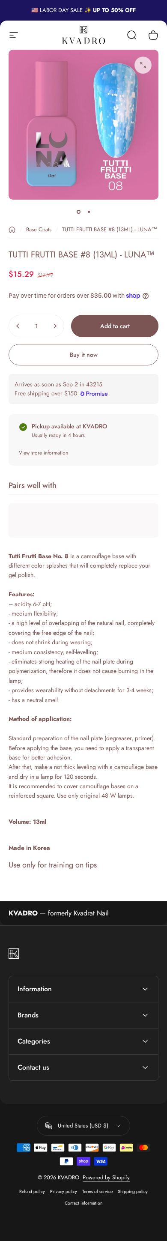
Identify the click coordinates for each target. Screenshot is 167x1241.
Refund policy (32, 1191)
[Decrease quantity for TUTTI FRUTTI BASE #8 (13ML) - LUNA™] (18, 326)
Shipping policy (133, 1191)
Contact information (83, 1203)
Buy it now (84, 354)
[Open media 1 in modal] (143, 65)
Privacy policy (63, 1191)
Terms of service (97, 1191)
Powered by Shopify (106, 1177)
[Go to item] (78, 211)
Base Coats (38, 229)
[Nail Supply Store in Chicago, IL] (83, 35)
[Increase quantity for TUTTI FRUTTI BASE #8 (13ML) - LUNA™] (55, 326)
